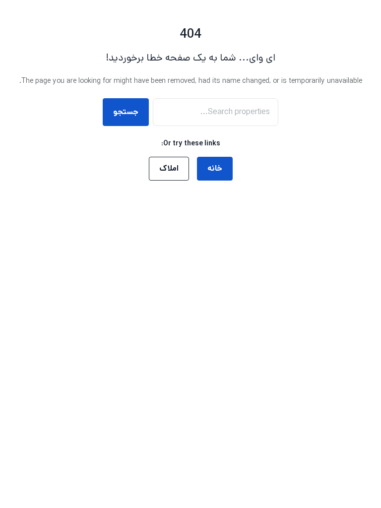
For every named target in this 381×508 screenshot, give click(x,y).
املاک (169, 168)
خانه (214, 168)
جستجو (125, 112)
